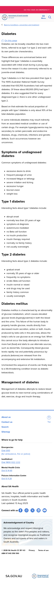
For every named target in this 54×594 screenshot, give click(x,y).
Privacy (32, 550)
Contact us (7, 422)
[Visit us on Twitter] (32, 510)
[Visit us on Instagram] (26, 510)
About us (6, 417)
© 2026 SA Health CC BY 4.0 (13, 550)
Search (5, 427)
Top (49, 422)
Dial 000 (6, 450)
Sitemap (6, 431)
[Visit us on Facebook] (20, 510)
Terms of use (43, 550)
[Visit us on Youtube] (44, 510)
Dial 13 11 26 (7, 478)
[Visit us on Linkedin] (38, 510)
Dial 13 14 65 (7, 470)
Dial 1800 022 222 (11, 462)
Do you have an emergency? (37, 10)
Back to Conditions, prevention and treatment (21, 25)
